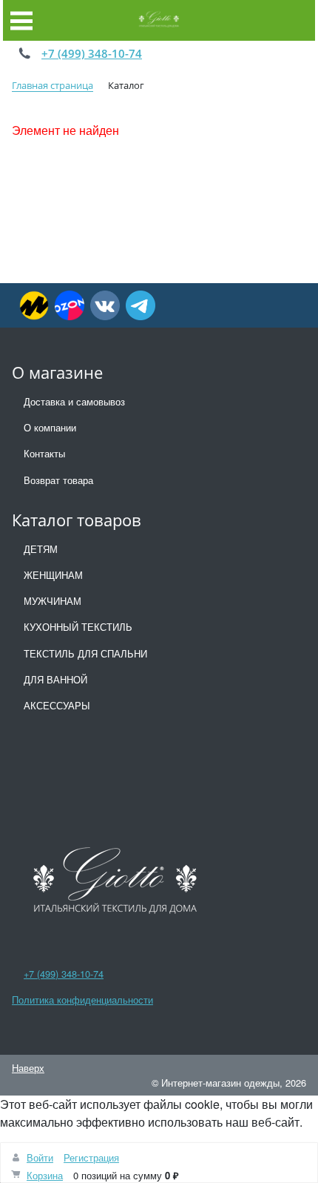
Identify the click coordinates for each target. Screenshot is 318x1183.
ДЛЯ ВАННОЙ (55, 679)
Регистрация (91, 1157)
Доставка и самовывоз (74, 401)
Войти (40, 1157)
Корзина (45, 1175)
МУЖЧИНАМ (52, 601)
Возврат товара (58, 480)
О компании (50, 427)
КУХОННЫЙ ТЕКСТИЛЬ (78, 627)
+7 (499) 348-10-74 (91, 53)
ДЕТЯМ (41, 549)
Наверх (28, 1068)
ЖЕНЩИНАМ (53, 575)
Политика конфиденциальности (82, 1000)
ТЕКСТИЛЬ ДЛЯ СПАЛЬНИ (85, 653)
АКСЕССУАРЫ (57, 705)
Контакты (44, 453)
